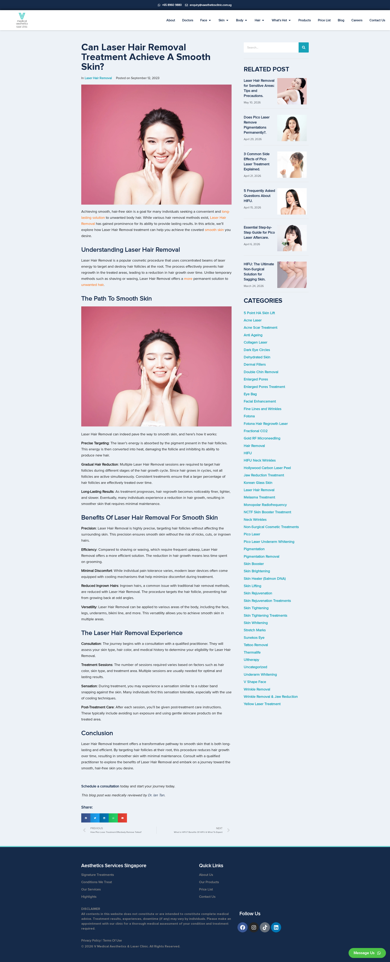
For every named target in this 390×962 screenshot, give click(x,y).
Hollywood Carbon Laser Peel (267, 468)
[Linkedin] (276, 927)
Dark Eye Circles (257, 350)
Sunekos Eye (254, 638)
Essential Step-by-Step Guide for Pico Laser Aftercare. (259, 232)
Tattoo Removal (256, 645)
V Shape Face (255, 682)
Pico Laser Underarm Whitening (269, 542)
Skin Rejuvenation (258, 593)
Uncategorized (255, 667)
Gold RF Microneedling (262, 438)
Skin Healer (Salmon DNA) (265, 579)
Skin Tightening (256, 608)
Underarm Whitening (260, 674)
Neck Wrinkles (255, 520)
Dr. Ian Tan (156, 795)
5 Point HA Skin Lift (259, 313)
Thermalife (252, 652)
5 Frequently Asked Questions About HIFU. (259, 196)
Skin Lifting (252, 586)
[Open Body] (246, 20)
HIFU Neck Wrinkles (260, 460)
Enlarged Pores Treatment (264, 387)
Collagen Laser (255, 342)
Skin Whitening (256, 623)
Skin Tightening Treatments (265, 615)
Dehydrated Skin (257, 357)
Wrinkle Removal (257, 689)
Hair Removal (254, 446)
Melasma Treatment (259, 497)
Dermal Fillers (255, 364)
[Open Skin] (227, 20)
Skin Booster (254, 564)
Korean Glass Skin (258, 483)
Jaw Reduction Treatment (264, 475)
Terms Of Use (112, 940)
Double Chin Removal (261, 372)
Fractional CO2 (256, 431)
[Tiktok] (265, 927)
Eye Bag (250, 394)
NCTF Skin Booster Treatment (267, 512)
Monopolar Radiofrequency (265, 505)
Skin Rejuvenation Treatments (267, 601)
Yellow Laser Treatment (262, 704)
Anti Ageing (253, 335)
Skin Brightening (257, 571)
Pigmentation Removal (261, 556)
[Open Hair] (263, 20)
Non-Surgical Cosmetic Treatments (271, 527)
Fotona (249, 416)
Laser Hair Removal (259, 490)
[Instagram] (254, 927)
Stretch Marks (255, 630)
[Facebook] (242, 927)
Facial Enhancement (260, 401)
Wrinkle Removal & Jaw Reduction (271, 697)
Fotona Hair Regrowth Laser (266, 424)
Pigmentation (254, 549)
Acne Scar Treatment (260, 327)
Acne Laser (253, 320)
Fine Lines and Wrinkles (262, 409)
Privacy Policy (91, 940)
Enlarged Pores (256, 379)
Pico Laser (252, 534)
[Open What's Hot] (289, 20)
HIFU (248, 453)
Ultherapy (251, 660)
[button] (85, 817)
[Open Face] (209, 20)
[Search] (304, 47)
